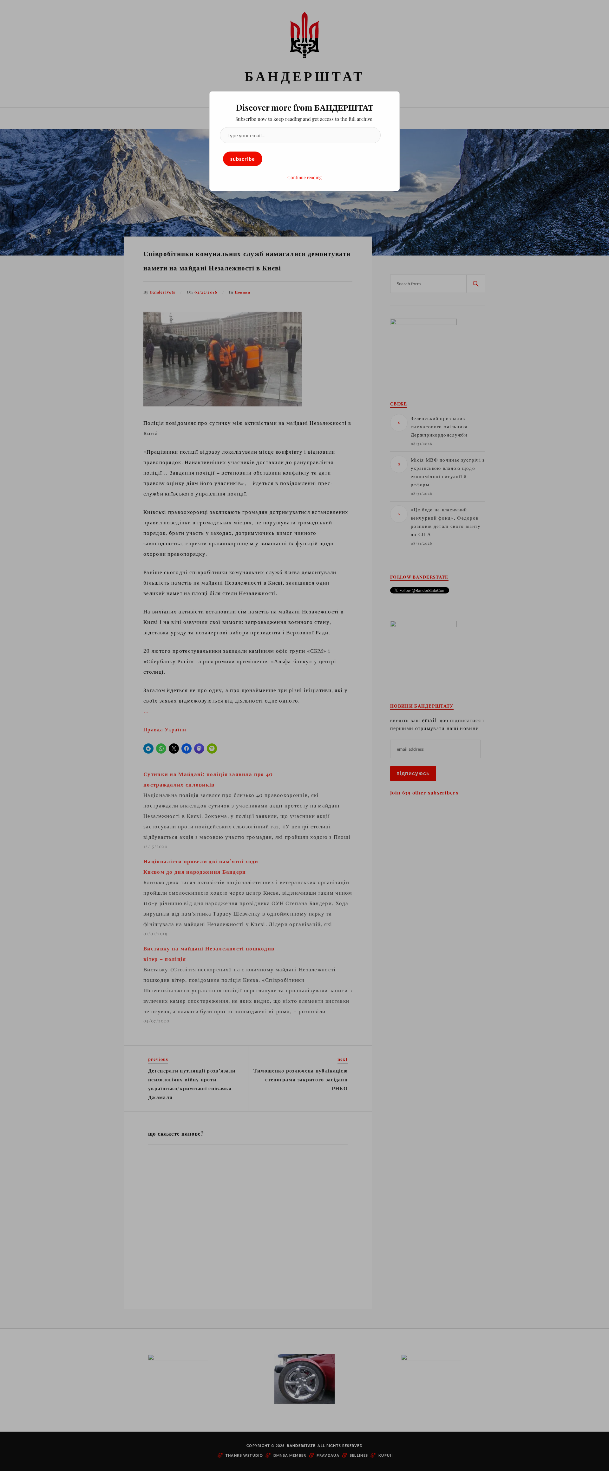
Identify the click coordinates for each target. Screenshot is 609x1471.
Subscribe (242, 159)
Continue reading (304, 177)
